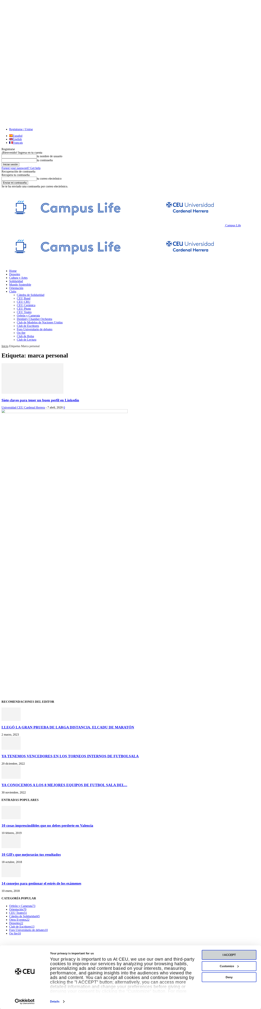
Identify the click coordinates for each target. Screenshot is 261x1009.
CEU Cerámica (26, 305)
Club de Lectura (26, 339)
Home (13, 270)
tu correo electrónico (49, 178)
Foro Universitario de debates (34, 329)
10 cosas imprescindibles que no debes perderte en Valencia (47, 825)
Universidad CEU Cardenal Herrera (23, 407)
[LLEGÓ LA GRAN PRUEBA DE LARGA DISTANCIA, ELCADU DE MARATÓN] (11, 719)
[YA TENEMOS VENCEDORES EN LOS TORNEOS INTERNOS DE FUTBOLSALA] (11, 748)
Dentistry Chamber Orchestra (34, 319)
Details (54, 1001)
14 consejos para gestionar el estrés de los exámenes (41, 883)
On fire (21, 332)
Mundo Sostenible (20, 284)
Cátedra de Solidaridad (30, 295)
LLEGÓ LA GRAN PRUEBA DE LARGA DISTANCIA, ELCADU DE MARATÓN (68, 727)
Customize (227, 966)
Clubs (12, 291)
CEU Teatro (24, 312)
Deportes (14, 274)
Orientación (16, 288)
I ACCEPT (229, 954)
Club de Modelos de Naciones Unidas (40, 322)
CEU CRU (23, 301)
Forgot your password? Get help (21, 168)
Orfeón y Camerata (28, 315)
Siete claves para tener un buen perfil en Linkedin (40, 400)
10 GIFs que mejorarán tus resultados (31, 855)
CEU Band (23, 298)
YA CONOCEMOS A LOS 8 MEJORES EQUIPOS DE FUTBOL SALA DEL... (64, 785)
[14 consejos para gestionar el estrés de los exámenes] (11, 876)
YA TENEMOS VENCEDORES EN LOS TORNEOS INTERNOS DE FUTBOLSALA (70, 756)
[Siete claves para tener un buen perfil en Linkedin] (32, 392)
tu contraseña (45, 160)
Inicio (5, 346)
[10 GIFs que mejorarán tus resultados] (11, 847)
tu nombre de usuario (49, 156)
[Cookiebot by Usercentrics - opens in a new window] (24, 1001)
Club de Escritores (28, 325)
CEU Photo (24, 308)
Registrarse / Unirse (21, 129)
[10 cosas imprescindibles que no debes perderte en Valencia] (11, 818)
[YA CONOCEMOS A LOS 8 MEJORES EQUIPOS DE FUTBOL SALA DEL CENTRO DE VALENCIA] (11, 777)
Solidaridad (16, 281)
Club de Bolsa (25, 336)
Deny (229, 977)
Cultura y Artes (18, 277)
